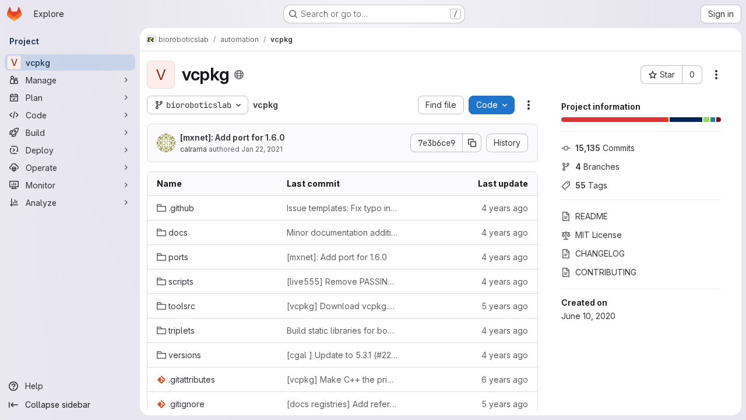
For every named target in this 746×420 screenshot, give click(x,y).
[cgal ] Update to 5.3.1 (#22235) (342, 355)
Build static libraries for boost (342, 330)
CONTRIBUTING (605, 272)
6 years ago (504, 379)
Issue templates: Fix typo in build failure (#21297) (342, 208)
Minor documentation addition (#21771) (342, 232)
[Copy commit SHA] (472, 143)
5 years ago (504, 306)
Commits (605, 148)
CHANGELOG (600, 253)
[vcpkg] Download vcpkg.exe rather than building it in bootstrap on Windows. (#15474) (342, 306)
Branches (597, 167)
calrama (193, 149)
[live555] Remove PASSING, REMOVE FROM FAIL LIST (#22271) (342, 281)
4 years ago (504, 208)
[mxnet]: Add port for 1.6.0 (232, 137)
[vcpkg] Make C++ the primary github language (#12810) (342, 379)
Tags (591, 185)
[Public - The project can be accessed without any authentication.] (239, 74)
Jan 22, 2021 (262, 149)
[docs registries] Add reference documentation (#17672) (342, 404)
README (591, 216)
